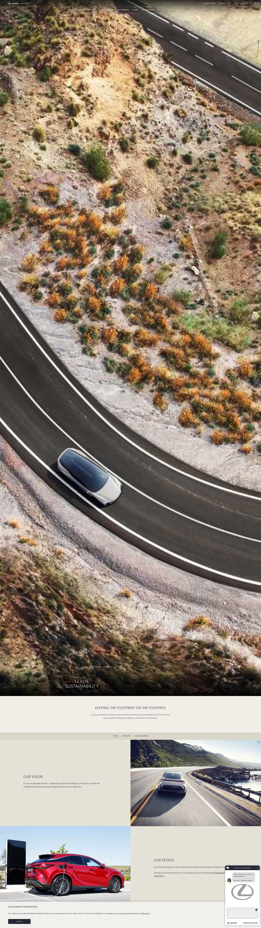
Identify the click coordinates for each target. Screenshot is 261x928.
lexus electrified (141, 736)
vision (115, 736)
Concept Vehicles (105, 10)
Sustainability (148, 10)
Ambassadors (88, 10)
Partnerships (123, 10)
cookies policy (145, 913)
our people (126, 736)
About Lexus (72, 10)
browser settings (122, 913)
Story (135, 10)
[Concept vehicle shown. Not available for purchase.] (258, 742)
